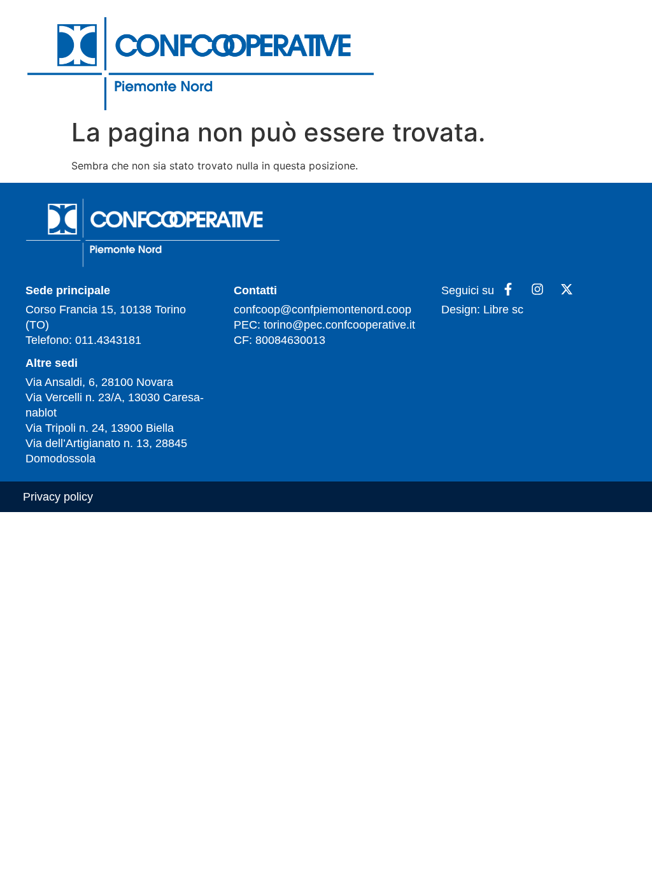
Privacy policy (58, 496)
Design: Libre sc (482, 309)
